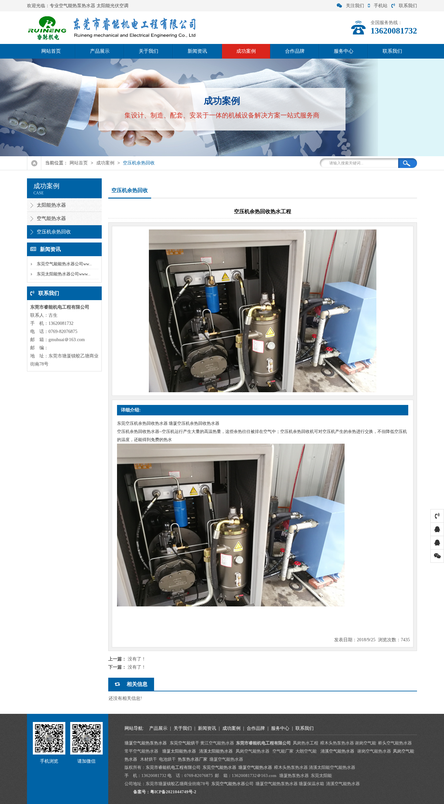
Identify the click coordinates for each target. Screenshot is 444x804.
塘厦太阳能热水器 (179, 751)
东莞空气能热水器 (219, 767)
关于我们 (148, 51)
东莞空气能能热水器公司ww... (64, 263)
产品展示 (100, 51)
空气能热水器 (51, 218)
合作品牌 (295, 51)
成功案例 (246, 51)
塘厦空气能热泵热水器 (145, 743)
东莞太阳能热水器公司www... (63, 273)
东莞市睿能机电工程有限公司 (173, 767)
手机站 (380, 5)
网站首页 (51, 51)
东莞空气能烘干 (184, 743)
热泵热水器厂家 (192, 759)
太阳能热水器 (51, 205)
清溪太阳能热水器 (216, 751)
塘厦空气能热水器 (255, 767)
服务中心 (343, 51)
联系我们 (408, 5)
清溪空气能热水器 (337, 751)
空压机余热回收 (139, 162)
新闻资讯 (197, 51)
